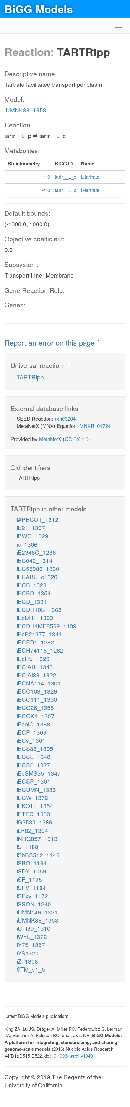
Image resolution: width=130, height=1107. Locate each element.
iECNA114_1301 (39, 683)
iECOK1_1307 (35, 716)
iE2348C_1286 (36, 552)
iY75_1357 (31, 944)
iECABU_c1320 (37, 576)
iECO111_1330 (37, 699)
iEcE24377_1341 (39, 634)
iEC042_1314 (35, 560)
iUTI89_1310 (33, 928)
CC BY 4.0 (76, 439)
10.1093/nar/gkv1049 (72, 1055)
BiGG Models (39, 9)
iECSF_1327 (33, 764)
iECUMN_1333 (36, 789)
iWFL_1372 (32, 936)
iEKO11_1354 (35, 805)
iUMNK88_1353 (25, 110)
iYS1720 (28, 953)
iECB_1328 (32, 585)
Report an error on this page (51, 342)
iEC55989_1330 (38, 568)
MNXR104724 (95, 425)
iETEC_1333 (33, 814)
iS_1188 (27, 846)
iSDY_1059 (31, 871)
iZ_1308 (27, 961)
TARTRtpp (30, 377)
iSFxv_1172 (32, 896)
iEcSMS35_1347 (39, 773)
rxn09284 (65, 418)
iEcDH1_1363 (35, 617)
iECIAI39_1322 (36, 675)
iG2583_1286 (34, 822)
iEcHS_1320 (33, 658)
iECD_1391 (32, 601)
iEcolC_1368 (33, 724)
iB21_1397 (31, 527)
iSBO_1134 (32, 863)
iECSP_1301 (33, 781)
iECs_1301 (31, 740)
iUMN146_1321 (37, 912)
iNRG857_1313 (37, 838)
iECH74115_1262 (40, 650)
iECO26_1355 (35, 707)
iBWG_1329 (32, 536)
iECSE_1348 (33, 756)
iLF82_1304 (32, 830)
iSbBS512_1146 (38, 855)
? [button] (99, 341)
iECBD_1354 (34, 593)
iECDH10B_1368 (39, 609)
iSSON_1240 (34, 904)
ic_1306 (27, 544)
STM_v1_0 (31, 969)
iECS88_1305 (35, 748)
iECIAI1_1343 (35, 667)
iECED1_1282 (35, 642)
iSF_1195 (29, 879)
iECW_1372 (32, 797)
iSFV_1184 (31, 887)
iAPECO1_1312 (37, 519)
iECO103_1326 (37, 691)
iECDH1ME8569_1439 (46, 626)
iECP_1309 (32, 732)
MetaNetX (50, 439)
